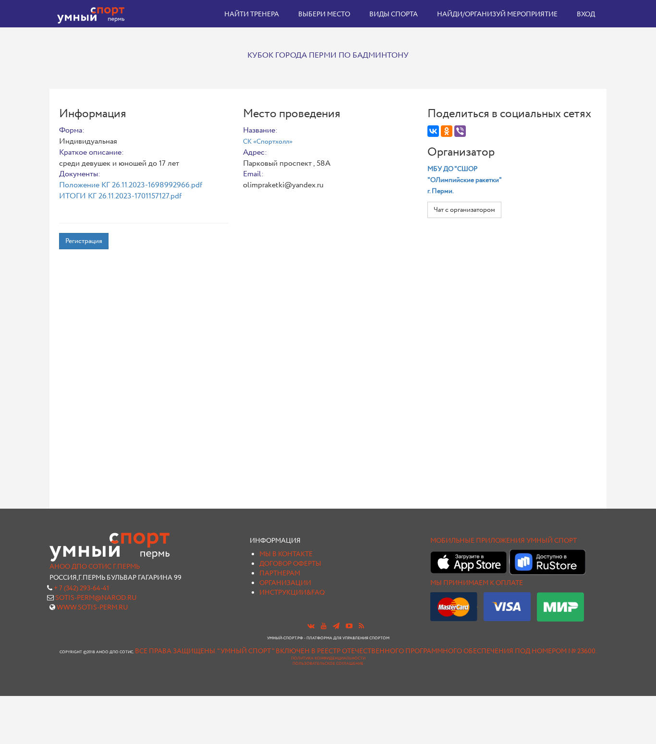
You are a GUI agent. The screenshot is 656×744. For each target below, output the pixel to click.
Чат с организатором (464, 210)
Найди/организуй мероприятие (497, 14)
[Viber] (460, 131)
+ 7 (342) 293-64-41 (81, 588)
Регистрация (83, 241)
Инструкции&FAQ (292, 593)
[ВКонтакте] (433, 131)
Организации (285, 583)
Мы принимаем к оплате (476, 583)
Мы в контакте (286, 554)
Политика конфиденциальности (328, 658)
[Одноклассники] (446, 131)
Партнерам (279, 573)
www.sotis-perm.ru (92, 607)
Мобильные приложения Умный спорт (503, 541)
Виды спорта (393, 14)
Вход (586, 14)
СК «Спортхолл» (267, 141)
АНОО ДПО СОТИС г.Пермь (94, 567)
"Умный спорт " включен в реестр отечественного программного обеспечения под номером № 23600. (407, 651)
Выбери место (324, 14)
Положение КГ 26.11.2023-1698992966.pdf (130, 185)
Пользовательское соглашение (328, 664)
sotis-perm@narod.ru (96, 598)
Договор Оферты (290, 564)
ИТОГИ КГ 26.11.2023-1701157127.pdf (120, 196)
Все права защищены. (175, 651)
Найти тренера (251, 14)
